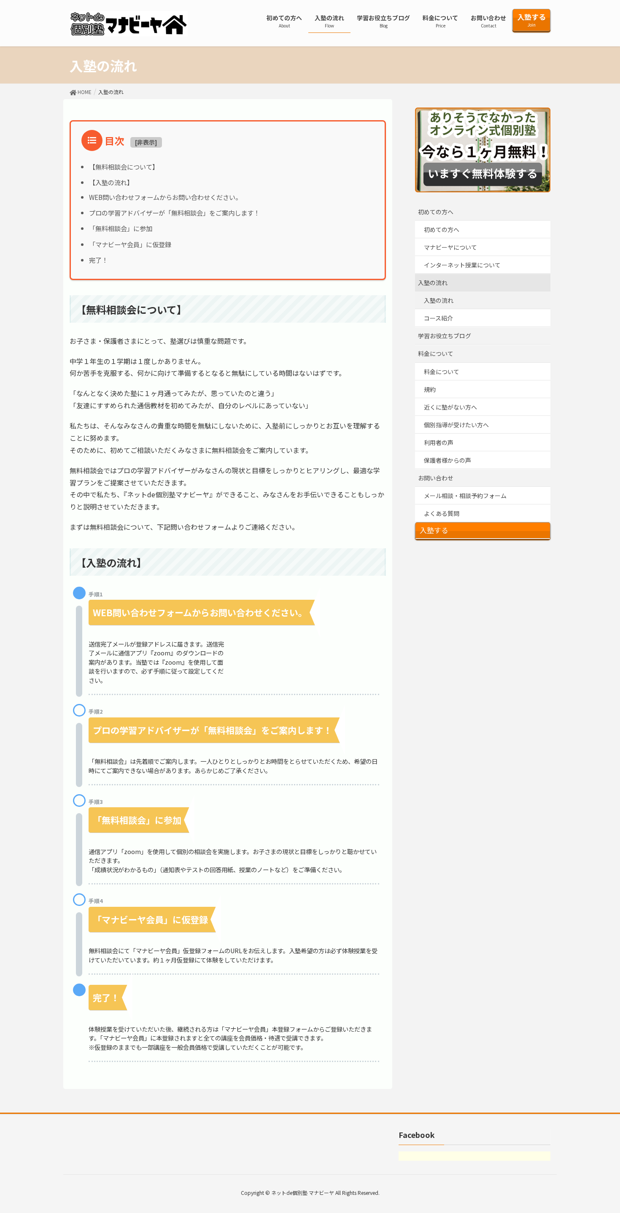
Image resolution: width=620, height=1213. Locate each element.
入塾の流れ (432, 282)
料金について (435, 353)
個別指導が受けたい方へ (456, 425)
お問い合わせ (435, 478)
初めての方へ (435, 212)
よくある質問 (441, 513)
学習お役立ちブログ (444, 336)
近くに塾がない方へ (450, 407)
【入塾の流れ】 (111, 182)
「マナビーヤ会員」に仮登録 (130, 244)
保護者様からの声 (447, 460)
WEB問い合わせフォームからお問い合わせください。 (165, 197)
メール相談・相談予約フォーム (465, 495)
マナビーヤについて (450, 247)
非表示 (146, 142)
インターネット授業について (462, 265)
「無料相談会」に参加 (120, 228)
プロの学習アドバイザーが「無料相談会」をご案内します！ (174, 212)
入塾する (434, 530)
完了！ (98, 259)
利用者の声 (438, 442)
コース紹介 (438, 318)
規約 (430, 389)
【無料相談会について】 (124, 166)
